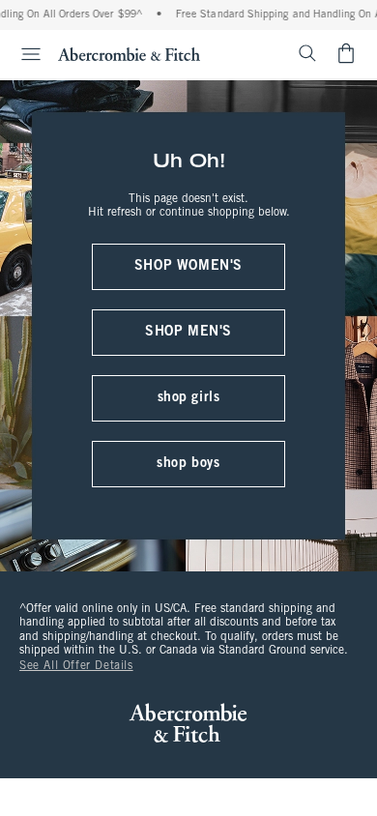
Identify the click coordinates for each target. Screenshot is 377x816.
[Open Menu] (23, 54)
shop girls (189, 398)
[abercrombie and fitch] (129, 54)
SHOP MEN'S (188, 332)
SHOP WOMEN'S (188, 266)
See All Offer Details (76, 666)
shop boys (188, 463)
